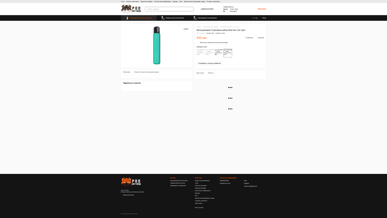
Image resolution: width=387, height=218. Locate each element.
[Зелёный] (228, 53)
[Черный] (201, 53)
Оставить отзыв (220, 33)
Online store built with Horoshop (129, 213)
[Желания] (249, 9)
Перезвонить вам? (225, 183)
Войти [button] (202, 42)
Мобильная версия (128, 195)
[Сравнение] (242, 9)
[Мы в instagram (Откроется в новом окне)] (246, 18)
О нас (123, 1)
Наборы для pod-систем (175, 18)
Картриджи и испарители (207, 18)
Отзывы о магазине (213, 1)
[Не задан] (219, 53)
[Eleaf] (186, 28)
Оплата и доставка (132, 1)
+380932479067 (207, 9)
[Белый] (210, 53)
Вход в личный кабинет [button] (202, 180)
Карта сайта (198, 203)
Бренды (175, 1)
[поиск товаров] (191, 9)
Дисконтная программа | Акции (194, 1)
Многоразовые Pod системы (141, 18)
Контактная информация (162, 1)
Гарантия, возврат (146, 1)
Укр (253, 18)
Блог (181, 1)
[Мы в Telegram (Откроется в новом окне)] (249, 18)
